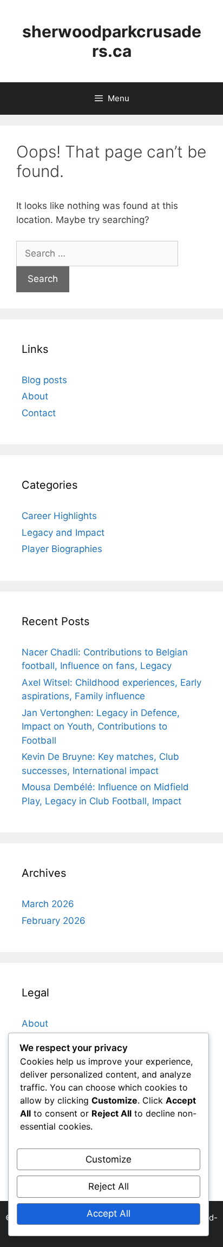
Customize (109, 1159)
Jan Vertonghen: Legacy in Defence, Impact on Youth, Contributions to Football (101, 726)
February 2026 (54, 920)
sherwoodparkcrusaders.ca (111, 41)
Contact (39, 413)
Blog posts (44, 380)
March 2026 (48, 903)
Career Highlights (59, 515)
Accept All (108, 1213)
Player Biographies (62, 548)
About (35, 396)
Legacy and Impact (63, 532)
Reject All (108, 1186)
